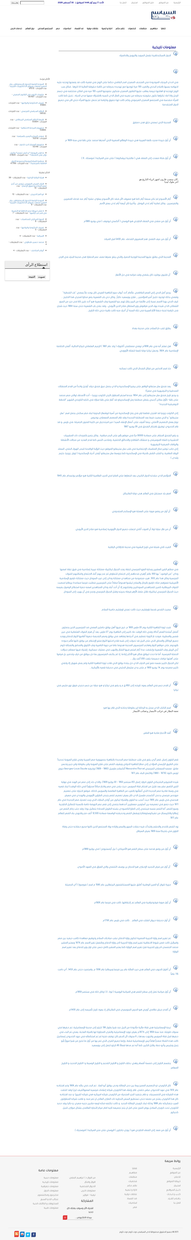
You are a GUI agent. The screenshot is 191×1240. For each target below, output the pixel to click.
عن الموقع (164, 2)
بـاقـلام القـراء (174, 1198)
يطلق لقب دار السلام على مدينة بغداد (151, 328)
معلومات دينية (51, 1177)
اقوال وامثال (90, 1182)
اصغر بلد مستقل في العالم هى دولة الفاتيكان (147, 493)
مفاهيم (154, 28)
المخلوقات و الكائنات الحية (45, 1203)
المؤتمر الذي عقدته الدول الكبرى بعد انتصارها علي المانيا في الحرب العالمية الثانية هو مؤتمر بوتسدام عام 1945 (114, 475)
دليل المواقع (148, 2)
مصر (58, 28)
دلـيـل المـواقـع (173, 1190)
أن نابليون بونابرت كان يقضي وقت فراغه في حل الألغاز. (143, 275)
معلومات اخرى (88, 1190)
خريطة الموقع (174, 1181)
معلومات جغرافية (49, 1186)
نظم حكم (120, 28)
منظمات (143, 28)
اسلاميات (67, 28)
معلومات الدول (51, 1190)
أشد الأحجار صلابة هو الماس (157, 733)
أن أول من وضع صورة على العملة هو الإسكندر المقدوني (141, 511)
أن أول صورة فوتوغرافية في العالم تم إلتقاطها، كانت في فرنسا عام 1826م (132, 902)
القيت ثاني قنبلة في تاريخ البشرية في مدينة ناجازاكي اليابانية (139, 547)
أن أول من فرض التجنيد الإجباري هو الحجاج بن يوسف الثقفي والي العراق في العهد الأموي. (124, 867)
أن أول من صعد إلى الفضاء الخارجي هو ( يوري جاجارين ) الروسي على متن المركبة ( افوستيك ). (122, 1130)
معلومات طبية (51, 1208)
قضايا (163, 28)
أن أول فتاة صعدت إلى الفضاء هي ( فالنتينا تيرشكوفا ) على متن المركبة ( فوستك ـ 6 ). (126, 158)
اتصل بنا (123, 2)
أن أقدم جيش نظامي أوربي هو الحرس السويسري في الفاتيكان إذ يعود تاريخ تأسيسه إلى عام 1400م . (119, 1009)
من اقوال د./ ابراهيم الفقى (82, 1177)
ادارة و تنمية (107, 28)
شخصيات (132, 28)
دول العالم (29, 28)
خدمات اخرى (16, 28)
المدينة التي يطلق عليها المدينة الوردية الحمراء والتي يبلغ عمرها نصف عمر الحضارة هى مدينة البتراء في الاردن (115, 257)
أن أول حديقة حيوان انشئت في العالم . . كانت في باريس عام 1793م (137, 920)
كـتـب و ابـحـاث (174, 1194)
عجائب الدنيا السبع (49, 1199)
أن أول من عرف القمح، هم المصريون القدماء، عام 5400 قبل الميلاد (137, 239)
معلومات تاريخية (50, 1182)
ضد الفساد (79, 28)
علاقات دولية (92, 28)
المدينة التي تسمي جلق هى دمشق (152, 122)
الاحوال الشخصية (88, 1186)
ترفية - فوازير (89, 1195)
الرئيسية (177, 2)
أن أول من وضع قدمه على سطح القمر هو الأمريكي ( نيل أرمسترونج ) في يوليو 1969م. (126, 849)
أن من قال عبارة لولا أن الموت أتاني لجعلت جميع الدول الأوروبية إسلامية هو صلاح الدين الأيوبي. (123, 529)
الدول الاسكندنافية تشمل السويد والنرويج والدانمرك (145, 55)
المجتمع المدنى (45, 28)
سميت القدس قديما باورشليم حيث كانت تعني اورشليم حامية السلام (136, 609)
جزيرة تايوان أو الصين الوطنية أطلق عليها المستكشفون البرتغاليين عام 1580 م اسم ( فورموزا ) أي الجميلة (118, 885)
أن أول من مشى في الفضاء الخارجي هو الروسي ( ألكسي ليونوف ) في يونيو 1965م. (127, 221)
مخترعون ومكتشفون (48, 1195)
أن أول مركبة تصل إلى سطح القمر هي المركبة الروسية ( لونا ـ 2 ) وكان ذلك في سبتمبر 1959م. (123, 992)
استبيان (134, 2)
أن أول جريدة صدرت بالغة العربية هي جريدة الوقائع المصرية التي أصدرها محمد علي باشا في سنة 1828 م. (118, 140)
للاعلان (177, 1177)
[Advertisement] (27, 59)
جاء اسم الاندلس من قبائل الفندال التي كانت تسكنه (145, 368)
